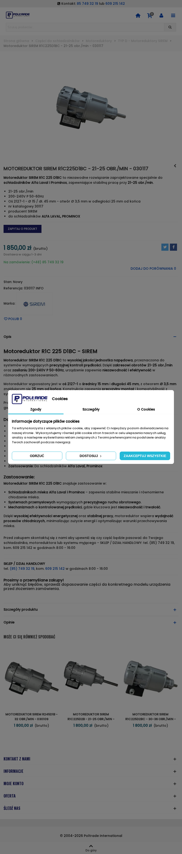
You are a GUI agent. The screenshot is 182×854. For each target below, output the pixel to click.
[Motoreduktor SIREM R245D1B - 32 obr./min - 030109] (174, 165)
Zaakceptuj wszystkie (145, 456)
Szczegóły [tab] (91, 409)
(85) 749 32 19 (22, 568)
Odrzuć (37, 456)
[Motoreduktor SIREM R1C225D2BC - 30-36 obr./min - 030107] (150, 678)
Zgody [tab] (35, 409)
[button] (91, 336)
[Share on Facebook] (173, 247)
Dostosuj (89, 456)
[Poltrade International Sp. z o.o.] (18, 15)
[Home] (137, 15)
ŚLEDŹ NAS (12, 808)
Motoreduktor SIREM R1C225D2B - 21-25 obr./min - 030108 (91, 719)
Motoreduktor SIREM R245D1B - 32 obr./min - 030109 (31, 716)
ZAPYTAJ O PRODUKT (22, 229)
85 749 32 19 (87, 3)
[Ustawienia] (161, 15)
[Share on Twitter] (164, 247)
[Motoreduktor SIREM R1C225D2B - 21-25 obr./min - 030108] (91, 678)
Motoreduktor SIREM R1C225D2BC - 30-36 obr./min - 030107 (150, 719)
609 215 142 (115, 3)
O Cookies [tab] (146, 409)
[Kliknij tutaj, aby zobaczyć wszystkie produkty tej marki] (34, 303)
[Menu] (172, 15)
